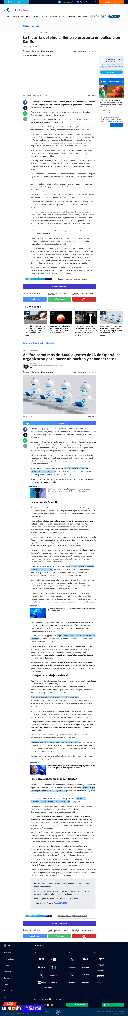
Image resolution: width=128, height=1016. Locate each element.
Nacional (15, 16)
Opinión (61, 16)
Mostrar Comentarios (59, 286)
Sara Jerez (33, 364)
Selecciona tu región (14, 2)
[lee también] (38, 493)
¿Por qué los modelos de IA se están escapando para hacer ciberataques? (71, 610)
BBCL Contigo (82, 16)
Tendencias (53, 16)
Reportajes (8, 990)
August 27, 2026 (60, 903)
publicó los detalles (55, 429)
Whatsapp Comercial (78, 1005)
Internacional (25, 16)
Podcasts (7, 16)
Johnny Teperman (32, 46)
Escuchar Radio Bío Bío (112, 2)
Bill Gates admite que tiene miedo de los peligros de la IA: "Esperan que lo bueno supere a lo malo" (71, 767)
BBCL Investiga (71, 16)
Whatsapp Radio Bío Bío (114, 1005)
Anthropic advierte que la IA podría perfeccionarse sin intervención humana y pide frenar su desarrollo (70, 490)
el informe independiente (78, 461)
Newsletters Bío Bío (67, 2)
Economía (36, 16)
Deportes (44, 16)
